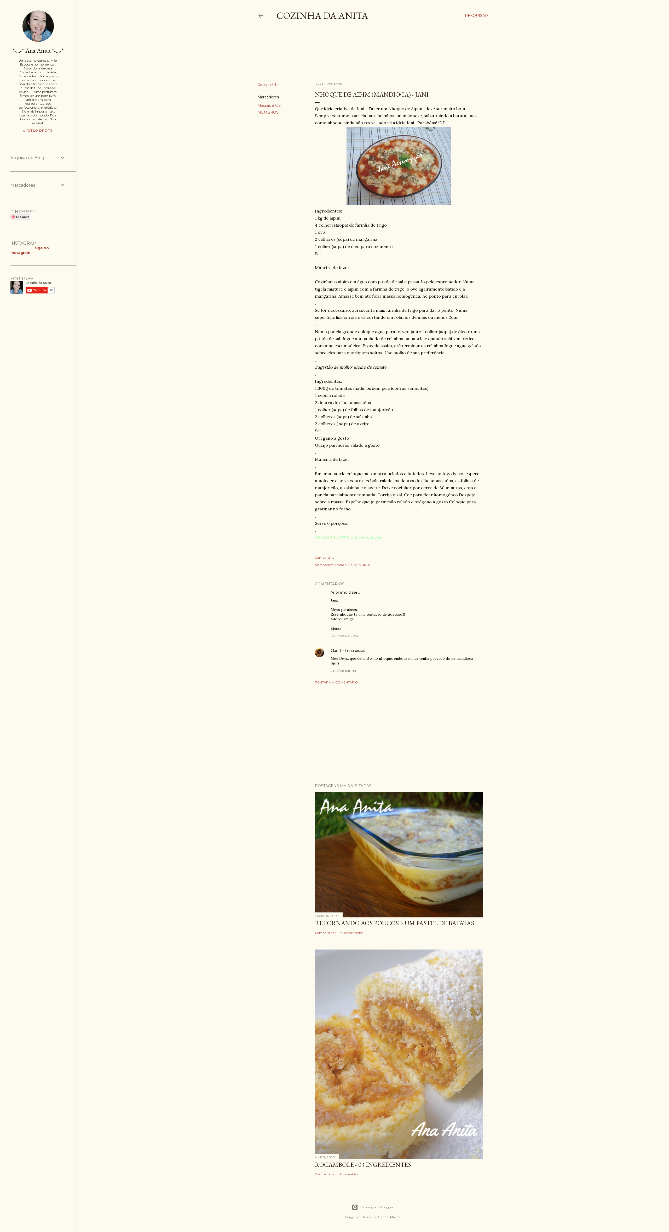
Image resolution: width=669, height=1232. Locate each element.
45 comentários (351, 933)
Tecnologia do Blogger (376, 1207)
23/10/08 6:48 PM (344, 636)
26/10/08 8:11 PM (343, 671)
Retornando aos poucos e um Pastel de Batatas (394, 923)
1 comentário (349, 1174)
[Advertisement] (352, 56)
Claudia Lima (342, 650)
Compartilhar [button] (269, 84)
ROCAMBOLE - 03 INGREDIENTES (363, 1164)
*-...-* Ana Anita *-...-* (38, 50)
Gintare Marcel (389, 1217)
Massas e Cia (269, 105)
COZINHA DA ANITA (322, 15)
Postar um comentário (336, 682)
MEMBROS (268, 112)
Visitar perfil (38, 131)
